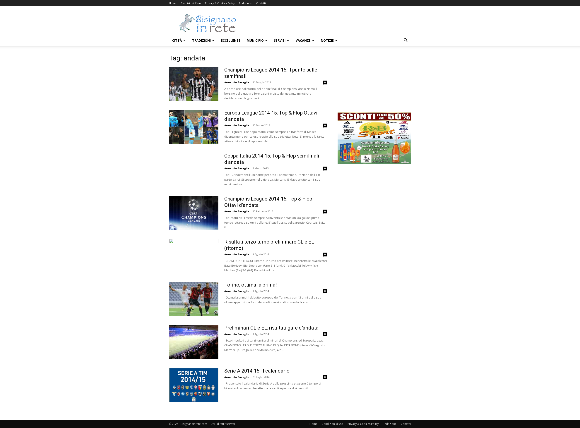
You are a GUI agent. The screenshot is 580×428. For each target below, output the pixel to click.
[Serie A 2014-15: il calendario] (193, 385)
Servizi (279, 40)
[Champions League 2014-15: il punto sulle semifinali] (193, 84)
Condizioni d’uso (191, 3)
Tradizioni (201, 40)
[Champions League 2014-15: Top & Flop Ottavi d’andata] (193, 213)
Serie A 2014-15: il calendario (257, 371)
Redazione (245, 3)
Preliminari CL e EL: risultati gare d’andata (271, 328)
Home (172, 3)
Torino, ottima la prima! (250, 285)
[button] (405, 41)
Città (177, 40)
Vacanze (303, 40)
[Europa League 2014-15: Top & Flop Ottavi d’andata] (193, 127)
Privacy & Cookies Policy (220, 3)
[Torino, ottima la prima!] (193, 299)
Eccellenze (230, 40)
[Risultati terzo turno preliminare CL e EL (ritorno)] (193, 253)
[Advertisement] (328, 23)
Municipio (255, 40)
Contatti (261, 3)
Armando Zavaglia (236, 82)
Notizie (327, 40)
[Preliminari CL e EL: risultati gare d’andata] (193, 342)
